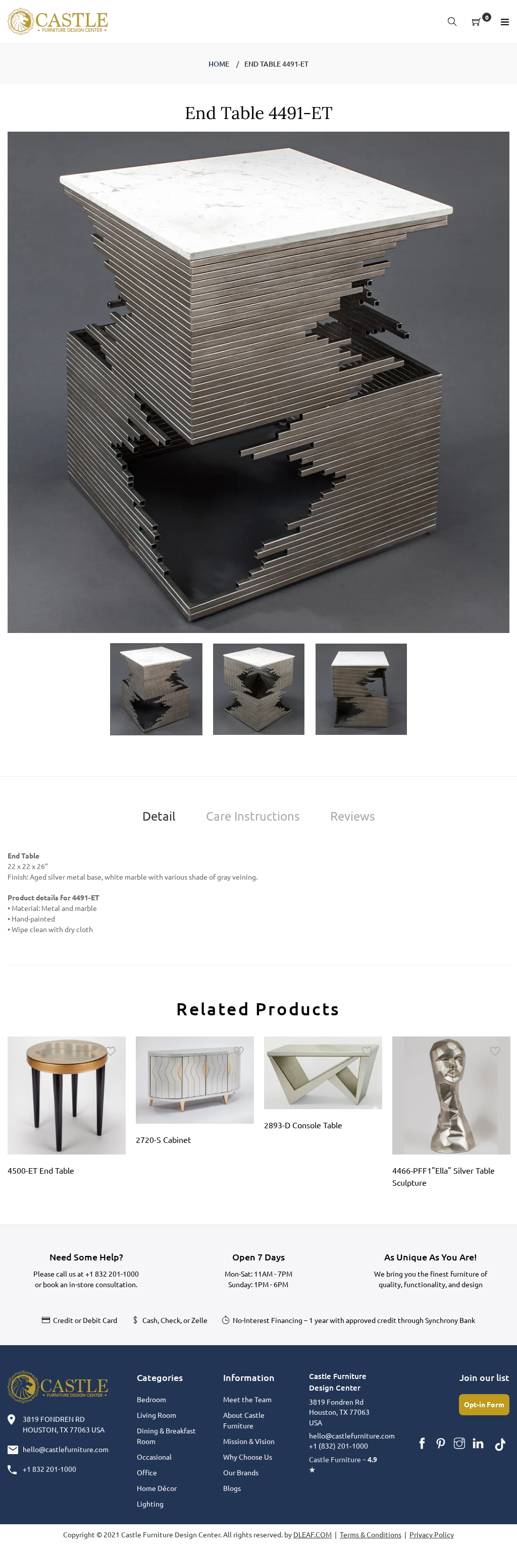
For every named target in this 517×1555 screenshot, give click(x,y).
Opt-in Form (484, 1404)
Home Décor (157, 1487)
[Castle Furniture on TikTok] (500, 1443)
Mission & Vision (249, 1441)
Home (219, 64)
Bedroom (151, 1399)
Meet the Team (247, 1399)
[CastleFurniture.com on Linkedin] (478, 1443)
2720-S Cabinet (163, 1139)
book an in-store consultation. (90, 1284)
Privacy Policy (431, 1534)
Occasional (154, 1456)
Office (147, 1472)
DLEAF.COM (312, 1534)
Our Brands (240, 1472)
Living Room (156, 1414)
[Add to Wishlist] (111, 1052)
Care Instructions (253, 816)
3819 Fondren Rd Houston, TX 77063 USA (339, 1412)
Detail (159, 816)
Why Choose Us (247, 1456)
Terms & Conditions (370, 1534)
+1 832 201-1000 (112, 1273)
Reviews (352, 816)
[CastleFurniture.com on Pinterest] (440, 1443)
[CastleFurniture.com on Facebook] (422, 1443)
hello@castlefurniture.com (66, 1449)
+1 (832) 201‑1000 (338, 1445)
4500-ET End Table (41, 1170)
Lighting (150, 1503)
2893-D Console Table (303, 1125)
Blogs (232, 1487)
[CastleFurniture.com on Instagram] (459, 1443)
